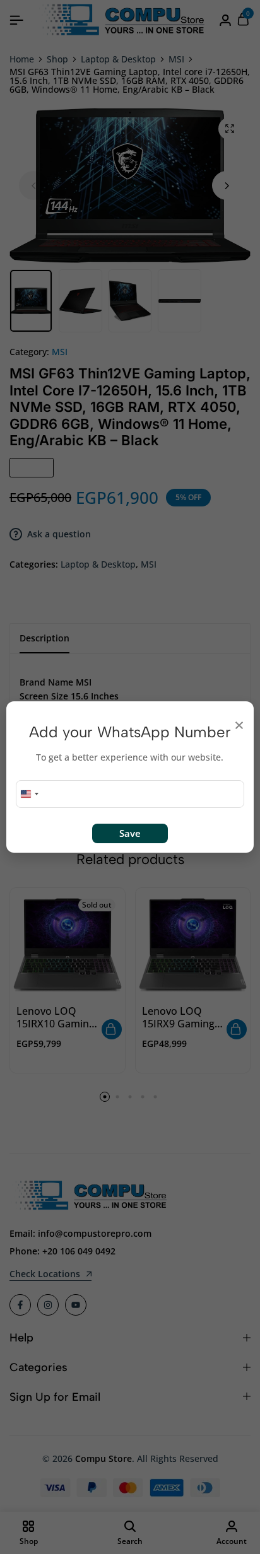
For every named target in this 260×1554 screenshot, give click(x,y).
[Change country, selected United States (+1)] (29, 794)
